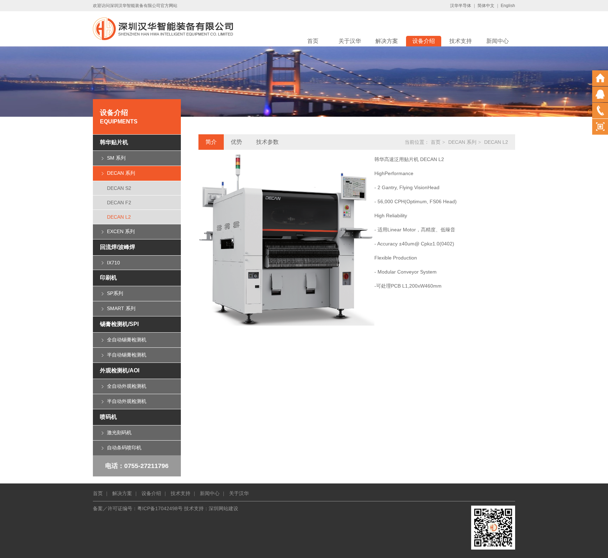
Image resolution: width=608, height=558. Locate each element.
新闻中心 (497, 41)
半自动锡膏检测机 (126, 355)
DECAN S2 (119, 188)
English (508, 5)
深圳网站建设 (223, 508)
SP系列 (115, 293)
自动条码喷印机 (124, 447)
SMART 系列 (121, 308)
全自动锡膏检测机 (126, 339)
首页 (312, 41)
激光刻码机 (119, 432)
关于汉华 (349, 41)
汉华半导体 (460, 5)
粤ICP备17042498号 (160, 508)
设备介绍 (423, 41)
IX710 (113, 262)
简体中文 (485, 5)
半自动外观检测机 (126, 401)
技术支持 (460, 41)
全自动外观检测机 (126, 386)
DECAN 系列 (121, 173)
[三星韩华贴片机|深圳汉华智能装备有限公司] (163, 28)
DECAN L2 (119, 217)
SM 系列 (116, 158)
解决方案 (386, 41)
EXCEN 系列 (121, 231)
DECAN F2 (119, 202)
